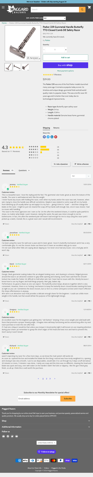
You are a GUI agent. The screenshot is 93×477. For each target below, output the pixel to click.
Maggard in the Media (58, 468)
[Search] (82, 9)
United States (45, 443)
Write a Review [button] (83, 164)
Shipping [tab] (46, 128)
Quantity (46, 44)
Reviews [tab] (6, 170)
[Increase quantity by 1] (66, 50)
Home (4, 23)
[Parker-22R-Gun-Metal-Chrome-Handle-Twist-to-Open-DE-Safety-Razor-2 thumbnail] (17, 67)
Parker (47, 40)
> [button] (54, 378)
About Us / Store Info (34, 468)
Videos (46, 468)
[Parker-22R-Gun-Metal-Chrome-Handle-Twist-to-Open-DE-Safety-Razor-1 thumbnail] (8, 67)
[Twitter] (12, 436)
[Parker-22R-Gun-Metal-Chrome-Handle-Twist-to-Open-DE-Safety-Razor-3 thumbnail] (25, 67)
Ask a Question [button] (62, 164)
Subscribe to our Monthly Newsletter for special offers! (46, 393)
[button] (85, 224)
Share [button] (7, 224)
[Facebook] (8, 436)
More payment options (65, 71)
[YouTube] (16, 436)
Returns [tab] (56, 128)
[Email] (3, 436)
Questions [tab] (23, 170)
